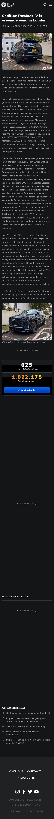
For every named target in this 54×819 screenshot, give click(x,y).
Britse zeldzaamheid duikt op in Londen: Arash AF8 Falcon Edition (28, 741)
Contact (34, 771)
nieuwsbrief (27, 778)
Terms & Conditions (25, 805)
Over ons (16, 771)
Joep (7, 26)
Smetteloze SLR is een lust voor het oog (25, 726)
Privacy (17, 811)
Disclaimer (34, 811)
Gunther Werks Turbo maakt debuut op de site (28, 713)
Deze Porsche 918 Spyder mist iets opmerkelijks (23, 733)
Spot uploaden (28, 390)
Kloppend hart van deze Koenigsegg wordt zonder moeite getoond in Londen (26, 720)
